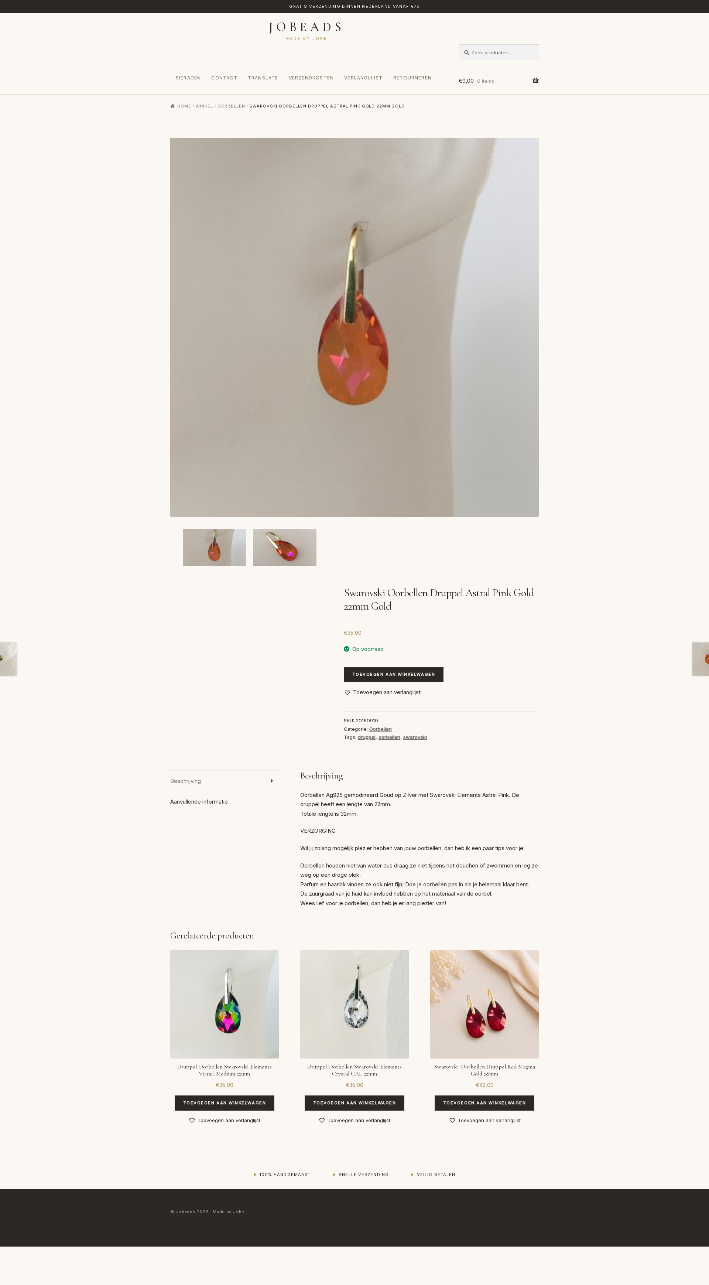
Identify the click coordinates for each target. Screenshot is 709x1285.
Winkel (204, 106)
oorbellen (389, 737)
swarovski (415, 737)
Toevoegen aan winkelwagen (393, 674)
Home (184, 106)
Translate (263, 78)
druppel (367, 737)
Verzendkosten (311, 78)
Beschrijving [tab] (185, 780)
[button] (382, 692)
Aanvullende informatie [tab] (199, 801)
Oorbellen (231, 106)
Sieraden (188, 78)
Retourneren (412, 78)
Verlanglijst (363, 78)
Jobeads (306, 27)
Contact (224, 78)
